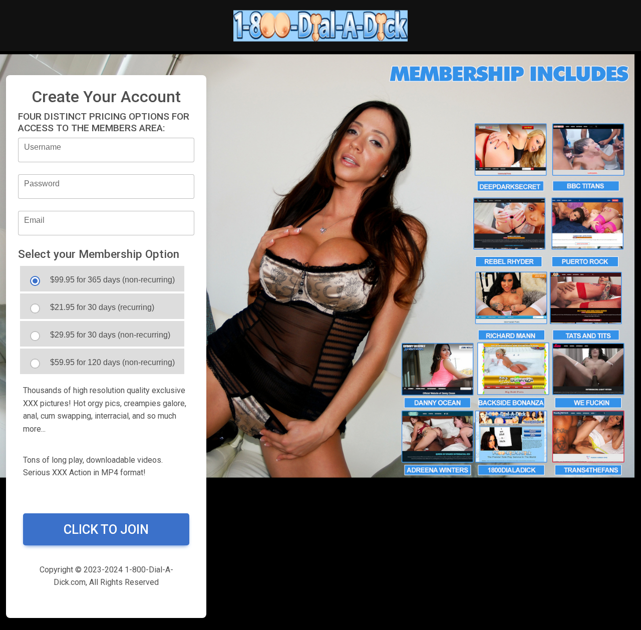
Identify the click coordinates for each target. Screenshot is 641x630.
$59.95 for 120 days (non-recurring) (112, 362)
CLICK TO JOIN (106, 529)
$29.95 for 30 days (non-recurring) (110, 335)
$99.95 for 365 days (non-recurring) (112, 279)
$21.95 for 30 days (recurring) (102, 307)
